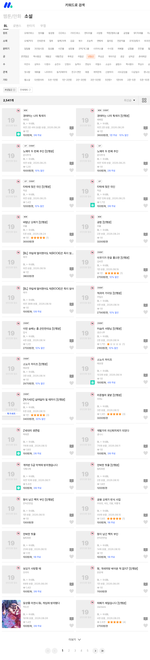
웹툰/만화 (12, 16)
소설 (28, 16)
